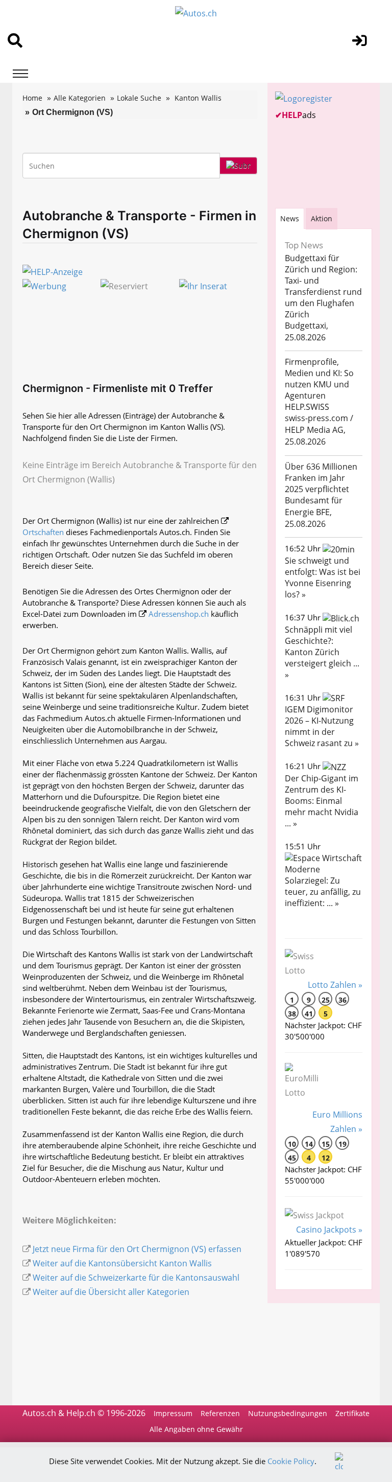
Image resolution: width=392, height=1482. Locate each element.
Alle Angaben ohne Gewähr (196, 1429)
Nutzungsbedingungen (287, 1413)
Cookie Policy (290, 1461)
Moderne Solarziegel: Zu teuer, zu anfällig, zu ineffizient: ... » (323, 886)
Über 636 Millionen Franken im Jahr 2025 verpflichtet (321, 478)
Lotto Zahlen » (335, 984)
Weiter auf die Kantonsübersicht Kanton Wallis (122, 1263)
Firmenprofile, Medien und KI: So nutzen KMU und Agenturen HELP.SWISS (319, 384)
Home (32, 98)
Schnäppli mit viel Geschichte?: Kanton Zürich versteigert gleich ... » (322, 652)
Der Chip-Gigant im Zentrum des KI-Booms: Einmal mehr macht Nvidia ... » (321, 801)
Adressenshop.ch (179, 614)
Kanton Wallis (198, 98)
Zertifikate (352, 1413)
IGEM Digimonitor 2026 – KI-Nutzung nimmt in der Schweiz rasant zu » (322, 726)
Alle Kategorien (80, 98)
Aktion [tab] (321, 218)
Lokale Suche (139, 98)
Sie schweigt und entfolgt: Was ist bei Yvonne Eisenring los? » (322, 577)
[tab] (289, 218)
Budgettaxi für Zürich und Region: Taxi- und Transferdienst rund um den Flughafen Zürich (323, 286)
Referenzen (220, 1413)
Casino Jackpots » (329, 1229)
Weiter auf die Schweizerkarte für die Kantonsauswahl (136, 1277)
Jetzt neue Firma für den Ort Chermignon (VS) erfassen (137, 1249)
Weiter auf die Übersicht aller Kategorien (111, 1292)
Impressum (173, 1413)
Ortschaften (43, 532)
